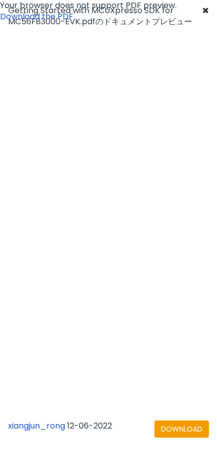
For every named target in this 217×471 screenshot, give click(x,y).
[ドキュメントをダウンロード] (181, 429)
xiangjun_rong (36, 426)
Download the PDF (36, 16)
